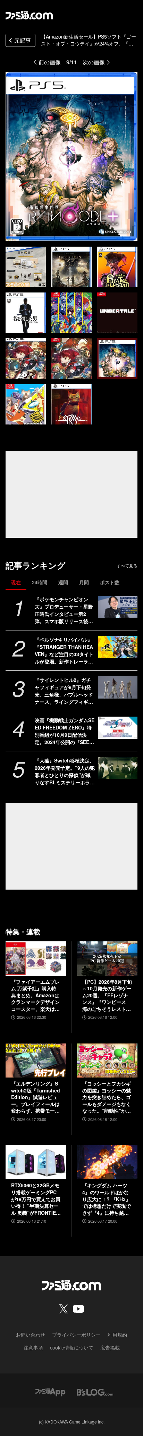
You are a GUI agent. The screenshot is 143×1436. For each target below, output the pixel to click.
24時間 (39, 582)
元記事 (22, 40)
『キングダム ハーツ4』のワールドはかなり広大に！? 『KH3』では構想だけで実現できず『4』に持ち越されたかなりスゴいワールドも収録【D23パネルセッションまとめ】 (106, 1199)
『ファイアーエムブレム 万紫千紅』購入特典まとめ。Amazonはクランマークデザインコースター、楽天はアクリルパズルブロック (35, 996)
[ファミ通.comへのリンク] (29, 15)
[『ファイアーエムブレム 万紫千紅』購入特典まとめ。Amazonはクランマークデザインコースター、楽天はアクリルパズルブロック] (36, 958)
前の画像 (50, 62)
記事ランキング (36, 565)
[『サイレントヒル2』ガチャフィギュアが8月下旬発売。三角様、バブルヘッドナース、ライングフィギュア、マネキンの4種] (117, 687)
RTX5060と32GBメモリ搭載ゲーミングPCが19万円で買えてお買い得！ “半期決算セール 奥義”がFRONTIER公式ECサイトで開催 (35, 1199)
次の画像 (94, 62)
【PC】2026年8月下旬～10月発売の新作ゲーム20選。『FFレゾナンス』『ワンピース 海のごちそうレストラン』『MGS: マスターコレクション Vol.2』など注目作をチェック (107, 996)
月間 (84, 582)
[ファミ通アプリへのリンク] (50, 1391)
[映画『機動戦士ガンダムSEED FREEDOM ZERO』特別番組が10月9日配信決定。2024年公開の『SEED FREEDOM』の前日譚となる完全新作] (117, 728)
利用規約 (117, 1334)
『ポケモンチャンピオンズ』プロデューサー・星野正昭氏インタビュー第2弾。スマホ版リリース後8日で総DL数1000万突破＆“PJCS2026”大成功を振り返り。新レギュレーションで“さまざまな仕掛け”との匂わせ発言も (64, 610)
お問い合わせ (30, 1334)
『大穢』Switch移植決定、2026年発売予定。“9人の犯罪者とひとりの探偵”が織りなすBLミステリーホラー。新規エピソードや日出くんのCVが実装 (65, 771)
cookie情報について (71, 1347)
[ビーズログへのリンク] (95, 1391)
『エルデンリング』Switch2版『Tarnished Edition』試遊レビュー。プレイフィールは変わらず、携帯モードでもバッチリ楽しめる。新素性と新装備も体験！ (35, 1097)
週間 (63, 582)
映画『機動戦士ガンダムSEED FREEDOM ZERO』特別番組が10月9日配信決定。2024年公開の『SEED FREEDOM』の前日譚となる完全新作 (64, 731)
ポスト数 (109, 582)
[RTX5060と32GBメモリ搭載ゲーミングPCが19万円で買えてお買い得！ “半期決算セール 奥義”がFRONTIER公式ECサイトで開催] (36, 1162)
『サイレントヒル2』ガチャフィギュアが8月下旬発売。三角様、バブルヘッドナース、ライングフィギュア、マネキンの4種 (64, 690)
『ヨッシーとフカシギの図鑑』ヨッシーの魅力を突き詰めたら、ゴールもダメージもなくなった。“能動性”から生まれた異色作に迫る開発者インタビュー (106, 1097)
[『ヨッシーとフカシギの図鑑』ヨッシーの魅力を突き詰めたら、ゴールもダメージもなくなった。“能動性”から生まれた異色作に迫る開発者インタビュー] (107, 1060)
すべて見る (127, 565)
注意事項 (33, 1347)
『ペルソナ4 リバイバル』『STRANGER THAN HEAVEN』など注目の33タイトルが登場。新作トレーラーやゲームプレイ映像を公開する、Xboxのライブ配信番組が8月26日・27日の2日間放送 (65, 650)
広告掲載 (110, 1347)
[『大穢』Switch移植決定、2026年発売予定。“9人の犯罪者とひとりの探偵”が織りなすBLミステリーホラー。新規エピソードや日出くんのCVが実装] (117, 768)
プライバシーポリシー (76, 1334)
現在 (16, 582)
